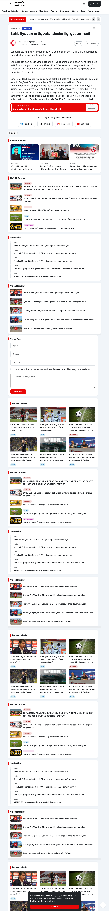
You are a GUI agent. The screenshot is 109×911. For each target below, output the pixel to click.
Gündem (43, 11)
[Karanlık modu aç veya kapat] (84, 4)
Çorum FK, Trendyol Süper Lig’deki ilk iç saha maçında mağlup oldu (45, 253)
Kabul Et (54, 907)
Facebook (28, 124)
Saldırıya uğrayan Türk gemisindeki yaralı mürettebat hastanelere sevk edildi (49, 268)
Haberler (14, 28)
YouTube (85, 124)
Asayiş (54, 11)
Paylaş (93, 43)
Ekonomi (64, 11)
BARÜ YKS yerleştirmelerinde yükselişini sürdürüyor (79, 19)
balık (13, 133)
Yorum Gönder (18, 392)
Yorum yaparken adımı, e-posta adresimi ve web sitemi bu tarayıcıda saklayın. (52, 369)
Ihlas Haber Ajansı (26, 42)
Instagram (65, 124)
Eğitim (75, 11)
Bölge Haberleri (29, 11)
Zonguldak (26, 28)
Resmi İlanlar (94, 11)
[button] (93, 19)
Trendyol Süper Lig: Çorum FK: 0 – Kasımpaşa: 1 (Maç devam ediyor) (45, 261)
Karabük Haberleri (10, 11)
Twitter (47, 124)
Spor (82, 11)
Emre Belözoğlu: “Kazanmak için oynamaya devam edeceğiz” (42, 245)
